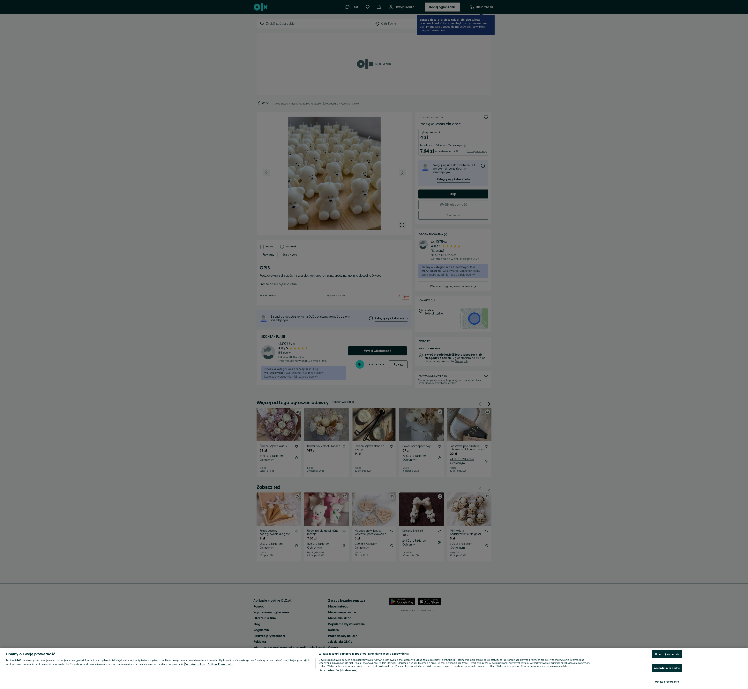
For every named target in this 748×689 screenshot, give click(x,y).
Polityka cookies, (195, 664)
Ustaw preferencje (667, 681)
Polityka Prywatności (220, 664)
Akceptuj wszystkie (666, 654)
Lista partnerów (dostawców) (338, 670)
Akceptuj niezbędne (667, 668)
